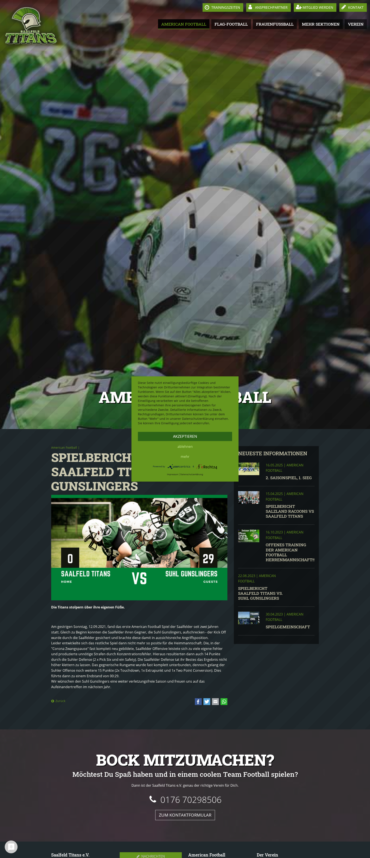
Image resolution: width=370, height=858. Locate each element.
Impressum (172, 474)
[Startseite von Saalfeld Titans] (31, 26)
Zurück (60, 701)
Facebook (198, 701)
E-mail (215, 701)
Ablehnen (185, 446)
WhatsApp (224, 701)
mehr (185, 456)
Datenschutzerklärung (191, 474)
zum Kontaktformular (185, 815)
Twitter (206, 701)
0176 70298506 (191, 799)
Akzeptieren (185, 436)
